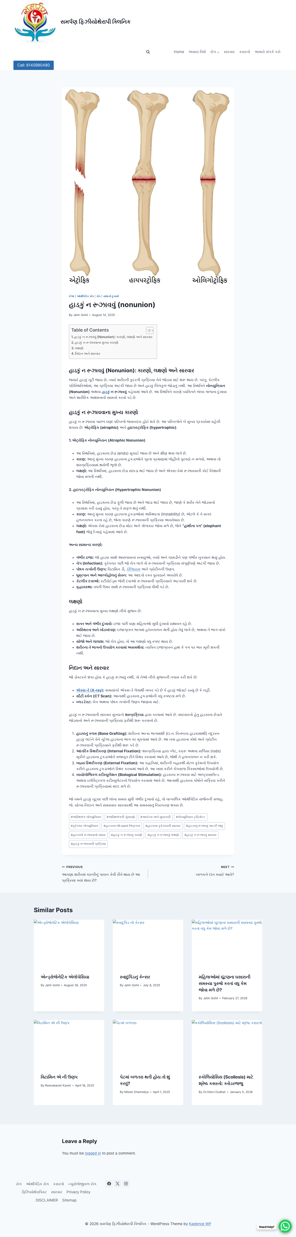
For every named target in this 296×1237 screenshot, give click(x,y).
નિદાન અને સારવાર (87, 353)
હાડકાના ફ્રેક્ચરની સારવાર (163, 825)
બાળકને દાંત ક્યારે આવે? (215, 871)
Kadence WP (200, 1224)
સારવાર (229, 52)
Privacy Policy (78, 1192)
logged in (93, 1153)
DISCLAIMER (47, 1200)
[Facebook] (109, 1183)
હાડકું (106, 392)
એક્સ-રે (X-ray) (89, 690)
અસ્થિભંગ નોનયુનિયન (86, 817)
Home (179, 52)
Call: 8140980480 (33, 65)
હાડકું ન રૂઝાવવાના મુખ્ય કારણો (96, 342)
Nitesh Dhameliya (136, 1092)
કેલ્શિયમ (133, 569)
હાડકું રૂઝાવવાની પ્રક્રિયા (88, 843)
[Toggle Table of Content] (148, 330)
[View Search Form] (148, 52)
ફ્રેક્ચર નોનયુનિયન (84, 825)
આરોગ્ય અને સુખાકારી (155, 817)
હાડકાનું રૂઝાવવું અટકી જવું (204, 825)
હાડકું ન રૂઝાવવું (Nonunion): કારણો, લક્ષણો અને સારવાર (113, 337)
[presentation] (69, 943)
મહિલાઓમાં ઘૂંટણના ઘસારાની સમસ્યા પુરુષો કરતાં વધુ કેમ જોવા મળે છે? (224, 983)
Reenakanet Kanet (58, 1085)
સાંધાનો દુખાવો (111, 296)
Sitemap (69, 1200)
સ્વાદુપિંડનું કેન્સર (135, 977)
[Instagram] (126, 1183)
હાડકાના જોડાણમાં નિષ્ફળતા (122, 825)
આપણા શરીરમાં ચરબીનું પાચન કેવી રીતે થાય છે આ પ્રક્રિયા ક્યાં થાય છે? (101, 873)
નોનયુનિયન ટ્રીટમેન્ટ (190, 817)
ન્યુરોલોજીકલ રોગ (82, 1184)
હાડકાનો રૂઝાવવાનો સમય (88, 835)
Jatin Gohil (80, 315)
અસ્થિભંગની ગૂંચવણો (121, 817)
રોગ (99, 296)
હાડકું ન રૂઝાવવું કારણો (126, 835)
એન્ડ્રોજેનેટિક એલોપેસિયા (65, 977)
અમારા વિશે (197, 52)
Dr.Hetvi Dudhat (214, 1092)
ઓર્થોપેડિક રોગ (85, 296)
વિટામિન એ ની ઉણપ (59, 1077)
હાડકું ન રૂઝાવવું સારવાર (200, 835)
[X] (117, 1183)
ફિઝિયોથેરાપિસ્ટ (34, 1192)
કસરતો (244, 52)
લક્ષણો (79, 348)
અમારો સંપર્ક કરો (267, 52)
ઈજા (71, 296)
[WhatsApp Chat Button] (285, 1226)
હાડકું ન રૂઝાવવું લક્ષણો (163, 835)
